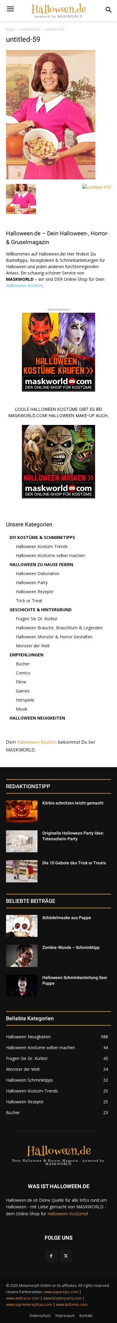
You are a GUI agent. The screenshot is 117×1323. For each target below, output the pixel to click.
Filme (21, 682)
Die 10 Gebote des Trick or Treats (74, 862)
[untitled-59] (50, 177)
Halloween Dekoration (37, 573)
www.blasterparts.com (62, 1298)
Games (23, 691)
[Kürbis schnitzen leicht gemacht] (22, 811)
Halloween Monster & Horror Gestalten (54, 637)
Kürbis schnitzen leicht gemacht (73, 803)
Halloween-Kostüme (67, 1213)
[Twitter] (66, 1256)
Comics (23, 673)
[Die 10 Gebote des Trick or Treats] (22, 871)
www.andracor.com (22, 1298)
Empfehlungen (27, 655)
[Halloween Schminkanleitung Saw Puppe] (22, 986)
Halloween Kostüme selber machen (50, 555)
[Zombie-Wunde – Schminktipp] (22, 956)
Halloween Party (32, 582)
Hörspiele (25, 700)
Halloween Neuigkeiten (37, 718)
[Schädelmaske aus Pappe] (22, 926)
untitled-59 (30, 29)
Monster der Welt (33, 646)
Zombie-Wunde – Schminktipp (71, 947)
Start (10, 29)
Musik (21, 709)
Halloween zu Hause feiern (41, 564)
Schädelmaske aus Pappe (66, 917)
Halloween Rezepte (34, 591)
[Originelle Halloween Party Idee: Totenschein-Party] (22, 841)
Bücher (23, 664)
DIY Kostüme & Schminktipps (42, 537)
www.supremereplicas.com (29, 1304)
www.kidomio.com (72, 1304)
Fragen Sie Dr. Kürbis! (36, 618)
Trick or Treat (29, 600)
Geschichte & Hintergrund (41, 609)
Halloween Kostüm (24, 285)
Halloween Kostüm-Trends (42, 546)
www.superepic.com (61, 1291)
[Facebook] (51, 1256)
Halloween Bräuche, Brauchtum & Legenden (59, 628)
